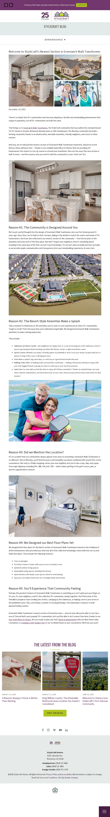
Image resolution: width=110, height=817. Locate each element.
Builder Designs (71, 777)
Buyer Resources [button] (54, 39)
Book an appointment (67, 619)
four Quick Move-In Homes (20, 619)
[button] (6, 5)
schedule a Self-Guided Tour (33, 623)
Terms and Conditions (48, 777)
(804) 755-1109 (62, 769)
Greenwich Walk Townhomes (35, 128)
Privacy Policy (52, 774)
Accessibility (66, 774)
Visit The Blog (55, 713)
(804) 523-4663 (62, 763)
